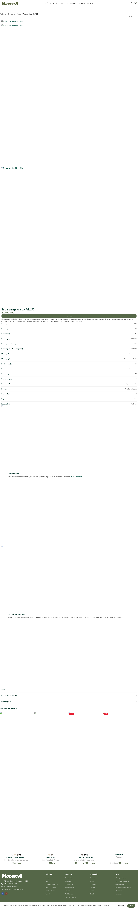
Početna (3, 14)
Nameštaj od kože (10, 860)
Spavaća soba (69, 887)
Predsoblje (68, 878)
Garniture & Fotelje (50, 887)
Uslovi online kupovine (122, 881)
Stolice (47, 878)
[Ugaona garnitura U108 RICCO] (16, 782)
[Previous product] (129, 16)
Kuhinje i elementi (70, 897)
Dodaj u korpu (69, 316)
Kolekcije (92, 887)
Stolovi (47, 881)
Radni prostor (69, 894)
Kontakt (92, 894)
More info (121, 905)
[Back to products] (132, 16)
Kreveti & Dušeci (50, 891)
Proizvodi (93, 884)
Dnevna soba (69, 884)
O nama (92, 891)
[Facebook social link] (2, 893)
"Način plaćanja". (77, 477)
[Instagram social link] (6, 893)
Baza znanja (118, 894)
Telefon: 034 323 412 (10, 884)
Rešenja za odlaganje (51, 884)
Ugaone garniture (22, 860)
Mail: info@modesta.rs (10, 886)
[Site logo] (9, 3)
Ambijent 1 (119, 854)
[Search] (131, 3)
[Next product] (134, 16)
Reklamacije (118, 891)
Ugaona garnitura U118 (85, 857)
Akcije (92, 881)
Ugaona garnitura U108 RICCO (16, 857)
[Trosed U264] (50, 782)
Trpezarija (119, 857)
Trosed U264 (50, 857)
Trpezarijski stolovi (14, 14)
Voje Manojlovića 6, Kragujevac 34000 (16, 881)
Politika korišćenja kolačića (123, 887)
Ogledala (47, 894)
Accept (131, 905)
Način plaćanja (119, 884)
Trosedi (56, 860)
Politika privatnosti (120, 878)
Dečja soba (68, 891)
